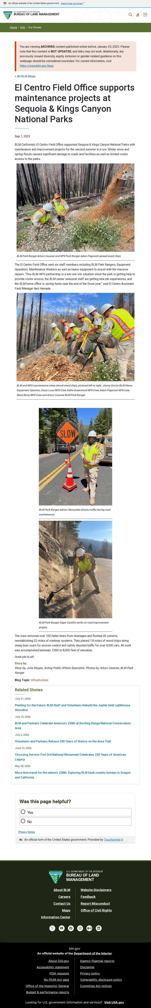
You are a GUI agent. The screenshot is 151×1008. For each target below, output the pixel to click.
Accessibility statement (53, 967)
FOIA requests (59, 973)
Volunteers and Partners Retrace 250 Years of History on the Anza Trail (63, 741)
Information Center (55, 917)
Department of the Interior (93, 953)
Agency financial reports (97, 961)
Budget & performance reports (47, 992)
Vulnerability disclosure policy (101, 979)
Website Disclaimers (96, 890)
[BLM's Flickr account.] (89, 928)
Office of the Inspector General (47, 986)
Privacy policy (90, 973)
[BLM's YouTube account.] (62, 928)
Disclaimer (87, 967)
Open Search (130, 15)
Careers (64, 897)
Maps (66, 910)
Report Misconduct (95, 903)
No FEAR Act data (56, 979)
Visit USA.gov (114, 1002)
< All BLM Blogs (25, 76)
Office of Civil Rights (96, 910)
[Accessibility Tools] (137, 14)
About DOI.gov (58, 961)
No (29, 821)
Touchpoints (112, 839)
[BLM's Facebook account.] (71, 928)
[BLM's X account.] (52, 928)
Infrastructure (39, 680)
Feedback (88, 897)
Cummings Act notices (96, 986)
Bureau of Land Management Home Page (32, 15)
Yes (30, 812)
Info (22, 27)
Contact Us (61, 903)
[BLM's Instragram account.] (80, 928)
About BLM (62, 890)
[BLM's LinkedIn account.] (99, 928)
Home (13, 27)
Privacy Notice (26, 832)
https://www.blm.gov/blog (36, 66)
